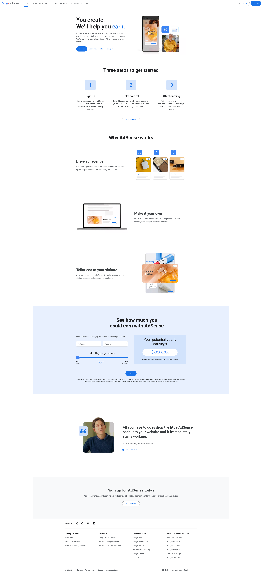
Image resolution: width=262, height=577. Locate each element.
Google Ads (137, 538)
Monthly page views (102, 353)
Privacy (80, 570)
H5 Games (53, 3)
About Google (98, 570)
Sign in (244, 3)
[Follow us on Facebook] (82, 523)
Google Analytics (173, 550)
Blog (86, 3)
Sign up (256, 3)
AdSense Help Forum (72, 542)
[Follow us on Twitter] (76, 523)
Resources (78, 3)
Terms (87, 570)
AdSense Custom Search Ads (110, 546)
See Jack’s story (131, 450)
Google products (112, 570)
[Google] (68, 570)
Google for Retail (173, 542)
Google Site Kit (138, 554)
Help (167, 570)
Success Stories (66, 3)
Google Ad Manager (140, 542)
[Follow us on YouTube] (88, 523)
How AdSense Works (39, 3)
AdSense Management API (109, 542)
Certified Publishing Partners (75, 546)
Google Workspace (174, 546)
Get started (131, 120)
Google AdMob (138, 546)
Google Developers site (107, 538)
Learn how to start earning (100, 49)
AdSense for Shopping (141, 550)
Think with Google (174, 554)
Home (26, 3)
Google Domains (173, 558)
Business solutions (174, 538)
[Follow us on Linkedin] (93, 523)
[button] (158, 450)
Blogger (136, 558)
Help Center (69, 538)
